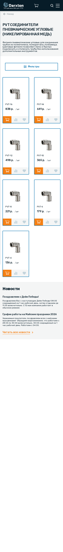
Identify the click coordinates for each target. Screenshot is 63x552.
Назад (10, 14)
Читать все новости (16, 332)
